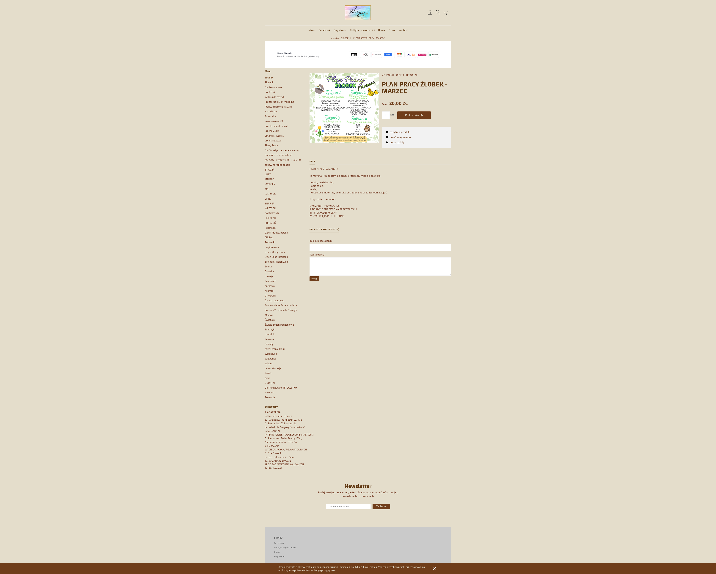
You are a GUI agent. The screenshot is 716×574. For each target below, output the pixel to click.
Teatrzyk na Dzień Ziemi (281, 456)
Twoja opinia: (317, 254)
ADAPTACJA (274, 412)
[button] (397, 131)
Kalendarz (270, 281)
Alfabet (269, 237)
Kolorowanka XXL (274, 121)
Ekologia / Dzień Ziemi (277, 261)
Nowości (269, 392)
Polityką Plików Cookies (364, 566)
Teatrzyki (270, 329)
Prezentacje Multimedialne (279, 101)
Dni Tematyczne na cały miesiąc (282, 150)
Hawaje (269, 276)
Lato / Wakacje (273, 368)
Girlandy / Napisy (274, 135)
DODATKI (270, 382)
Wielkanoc (270, 358)
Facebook (279, 543)
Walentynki (271, 353)
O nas (277, 552)
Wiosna (269, 363)
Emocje (268, 266)
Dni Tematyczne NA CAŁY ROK (281, 387)
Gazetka (269, 271)
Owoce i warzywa (274, 300)
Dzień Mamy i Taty (275, 251)
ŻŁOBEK (269, 77)
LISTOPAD (270, 218)
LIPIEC (268, 198)
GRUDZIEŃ (270, 222)
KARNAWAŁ (275, 468)
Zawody (269, 344)
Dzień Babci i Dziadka (276, 256)
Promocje (270, 397)
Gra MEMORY (272, 130)
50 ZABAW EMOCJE (279, 460)
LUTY (268, 174)
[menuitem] (312, 30)
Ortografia (270, 295)
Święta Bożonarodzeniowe (279, 324)
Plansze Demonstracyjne (278, 106)
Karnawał (270, 285)
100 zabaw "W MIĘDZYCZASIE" (285, 419)
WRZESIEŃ (270, 208)
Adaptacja (270, 227)
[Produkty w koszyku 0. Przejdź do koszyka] (446, 14)
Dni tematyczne (273, 87)
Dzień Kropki (275, 453)
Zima (267, 377)
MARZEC (269, 179)
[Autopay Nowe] (358, 54)
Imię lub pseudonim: (321, 240)
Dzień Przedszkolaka (276, 232)
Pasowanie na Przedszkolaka (281, 305)
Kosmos (269, 290)
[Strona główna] (358, 12)
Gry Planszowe (273, 140)
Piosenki (269, 82)
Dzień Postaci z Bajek (279, 415)
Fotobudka (270, 116)
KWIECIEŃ (270, 184)
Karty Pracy (271, 111)
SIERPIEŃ (269, 203)
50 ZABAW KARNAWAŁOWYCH (286, 464)
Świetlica (270, 319)
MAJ (267, 188)
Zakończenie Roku (275, 348)
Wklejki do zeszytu (275, 96)
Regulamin (279, 556)
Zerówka (269, 339)
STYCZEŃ (269, 169)
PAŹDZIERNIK (272, 213)
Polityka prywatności (285, 547)
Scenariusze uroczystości (278, 155)
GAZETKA (270, 92)
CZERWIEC (270, 193)
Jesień (268, 373)
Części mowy (272, 247)
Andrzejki (270, 242)
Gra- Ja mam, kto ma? (276, 125)
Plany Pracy (271, 145)
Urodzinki (270, 334)
